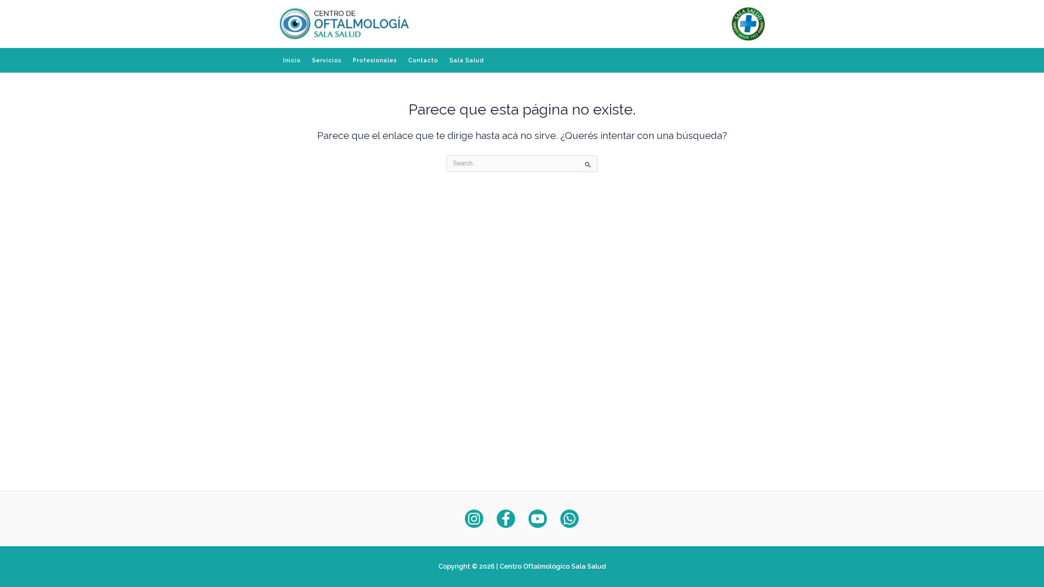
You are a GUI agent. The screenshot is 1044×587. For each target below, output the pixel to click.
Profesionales (375, 60)
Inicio (292, 60)
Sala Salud (466, 60)
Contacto (423, 60)
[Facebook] (506, 519)
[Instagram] (474, 519)
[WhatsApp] (569, 519)
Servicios (326, 60)
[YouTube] (538, 519)
